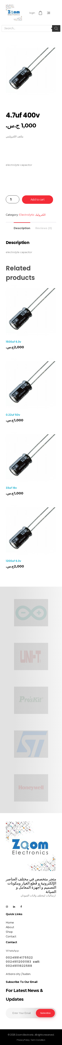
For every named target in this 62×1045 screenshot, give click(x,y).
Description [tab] (22, 228)
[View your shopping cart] (41, 13)
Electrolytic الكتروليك (32, 214)
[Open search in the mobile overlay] (31, 28)
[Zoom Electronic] (14, 12)
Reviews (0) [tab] (43, 228)
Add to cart (38, 199)
